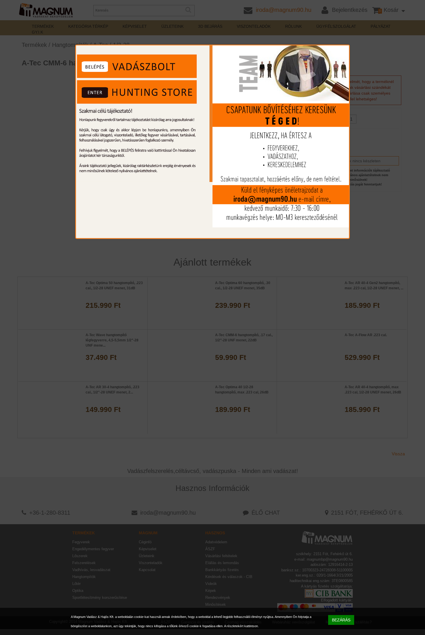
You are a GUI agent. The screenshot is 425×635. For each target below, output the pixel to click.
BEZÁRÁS (341, 620)
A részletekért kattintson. (241, 626)
